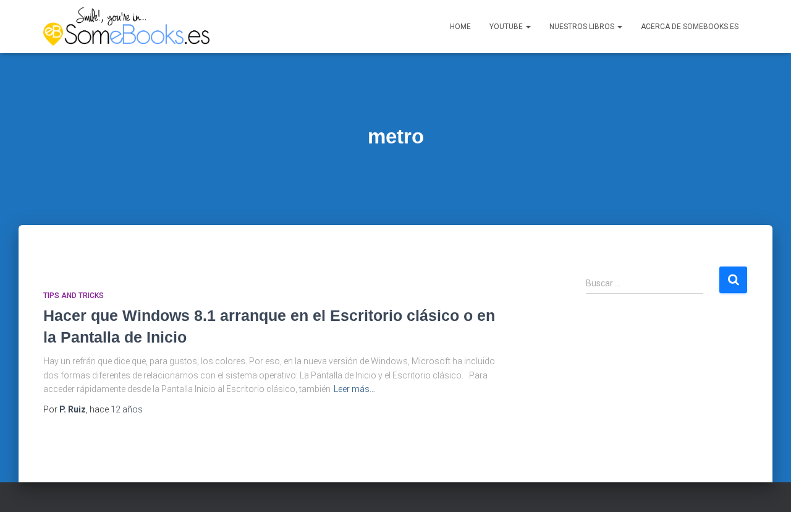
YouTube (507, 26)
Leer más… (354, 389)
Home (460, 26)
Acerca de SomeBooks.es (689, 26)
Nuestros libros (582, 26)
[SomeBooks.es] (126, 26)
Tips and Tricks (73, 295)
